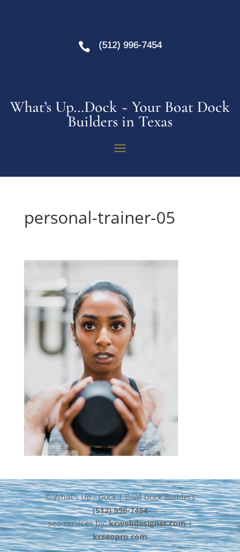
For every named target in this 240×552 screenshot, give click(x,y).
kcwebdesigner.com (147, 523)
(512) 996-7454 (130, 45)
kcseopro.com (120, 536)
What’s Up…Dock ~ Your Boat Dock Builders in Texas (120, 114)
